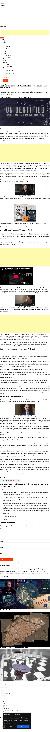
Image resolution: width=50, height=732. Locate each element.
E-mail (2, 547)
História (5, 53)
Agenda (8, 49)
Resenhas (8, 55)
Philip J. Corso (44, 372)
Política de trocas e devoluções (10, 710)
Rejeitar (10, 726)
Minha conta (6, 708)
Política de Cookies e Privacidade (15, 723)
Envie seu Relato (10, 70)
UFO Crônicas (9, 66)
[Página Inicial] (3, 39)
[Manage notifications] (2, 727)
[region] (17, 721)
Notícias (5, 42)
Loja (4, 40)
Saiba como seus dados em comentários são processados (34, 562)
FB (1, 717)
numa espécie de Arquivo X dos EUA (14, 345)
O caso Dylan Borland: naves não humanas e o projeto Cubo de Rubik (15, 609)
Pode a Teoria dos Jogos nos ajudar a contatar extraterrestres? (14, 681)
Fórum (4, 51)
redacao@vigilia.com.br (5, 697)
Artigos (7, 64)
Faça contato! (6, 67)
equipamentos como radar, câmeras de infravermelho (18, 225)
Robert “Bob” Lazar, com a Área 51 (29, 371)
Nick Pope (45, 374)
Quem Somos (6, 705)
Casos (7, 48)
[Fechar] (30, 713)
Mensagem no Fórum (11, 73)
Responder (5, 519)
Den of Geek (38, 336)
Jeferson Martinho (6, 97)
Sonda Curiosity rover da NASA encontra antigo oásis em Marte (14, 647)
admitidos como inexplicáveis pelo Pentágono (29, 292)
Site (1, 553)
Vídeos (5, 60)
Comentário (3, 528)
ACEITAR (23, 726)
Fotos (4, 58)
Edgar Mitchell (31, 376)
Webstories (8, 46)
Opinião (5, 62)
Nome (1, 541)
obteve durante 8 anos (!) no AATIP (37, 437)
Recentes (8, 44)
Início (1, 84)
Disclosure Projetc (28, 388)
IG (2, 717)
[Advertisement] (25, 16)
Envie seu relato (7, 706)
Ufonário (8, 57)
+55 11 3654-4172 (6, 693)
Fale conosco (9, 71)
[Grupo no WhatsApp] (25, 1)
